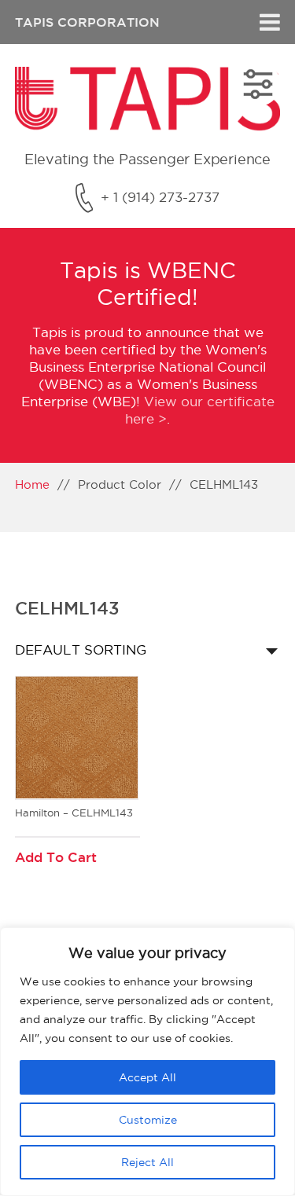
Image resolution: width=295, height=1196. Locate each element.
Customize (148, 1119)
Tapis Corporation (87, 22)
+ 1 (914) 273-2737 (160, 197)
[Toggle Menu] (270, 22)
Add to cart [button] (56, 857)
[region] (147, 1061)
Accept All (147, 1077)
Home (32, 484)
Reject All (147, 1162)
